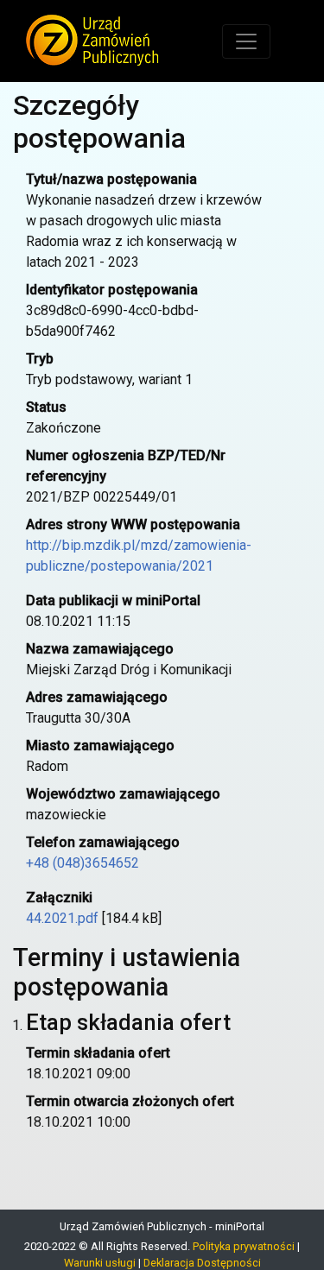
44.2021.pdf (62, 918)
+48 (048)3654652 (82, 863)
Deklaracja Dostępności (202, 1262)
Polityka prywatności (244, 1246)
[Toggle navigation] (246, 41)
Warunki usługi (100, 1262)
